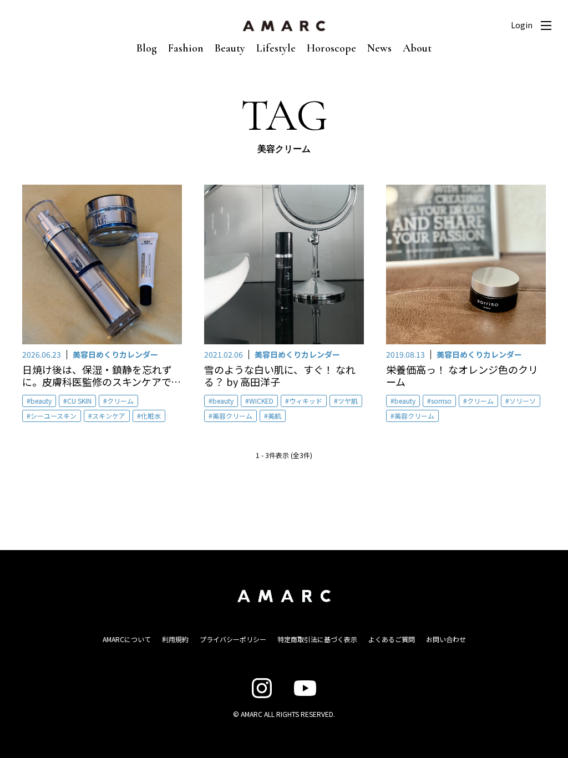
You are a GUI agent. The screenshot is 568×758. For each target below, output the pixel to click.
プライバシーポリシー (233, 639)
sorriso (441, 400)
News (379, 48)
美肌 (274, 415)
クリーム (120, 400)
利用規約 (175, 639)
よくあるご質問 (391, 639)
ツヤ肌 (348, 400)
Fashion (186, 48)
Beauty (230, 48)
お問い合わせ (446, 639)
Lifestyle (276, 48)
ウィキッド (305, 400)
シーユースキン (54, 415)
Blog (146, 48)
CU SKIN (79, 400)
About (417, 48)
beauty (41, 400)
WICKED (261, 400)
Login (521, 25)
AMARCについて (127, 639)
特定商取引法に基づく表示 (317, 639)
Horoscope (331, 48)
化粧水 (151, 415)
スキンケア (108, 415)
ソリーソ (522, 400)
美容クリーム (232, 415)
